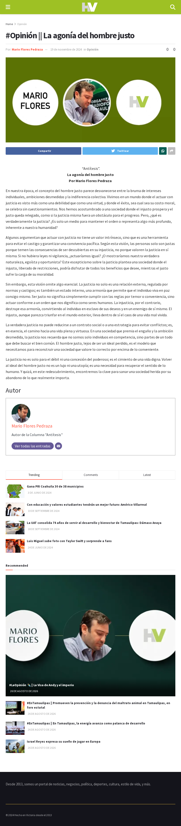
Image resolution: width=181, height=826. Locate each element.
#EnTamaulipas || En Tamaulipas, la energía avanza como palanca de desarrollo (86, 723)
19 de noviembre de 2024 (66, 49)
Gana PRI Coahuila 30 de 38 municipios (55, 486)
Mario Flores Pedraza (27, 49)
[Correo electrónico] (58, 445)
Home (9, 24)
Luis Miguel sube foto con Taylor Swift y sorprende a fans (69, 541)
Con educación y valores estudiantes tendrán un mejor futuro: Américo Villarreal (87, 505)
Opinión (22, 24)
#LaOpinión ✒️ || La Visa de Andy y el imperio (41, 685)
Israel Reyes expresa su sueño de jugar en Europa (63, 742)
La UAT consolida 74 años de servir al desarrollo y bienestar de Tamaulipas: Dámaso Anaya (94, 523)
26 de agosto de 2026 (24, 691)
